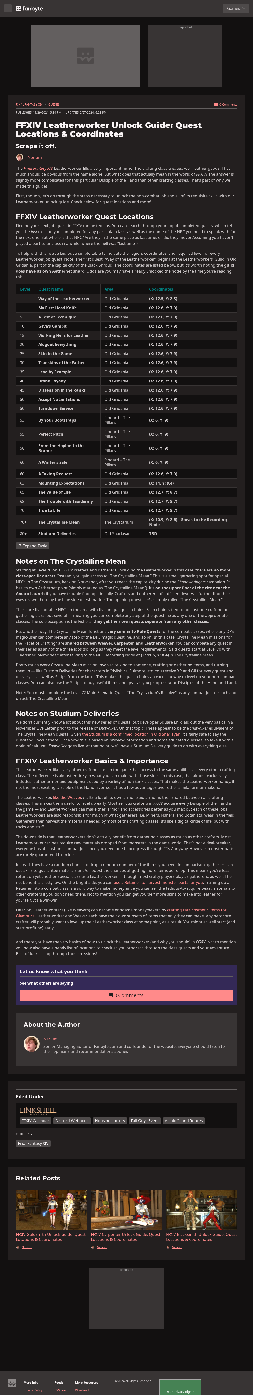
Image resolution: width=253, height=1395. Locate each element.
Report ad (185, 27)
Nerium (35, 157)
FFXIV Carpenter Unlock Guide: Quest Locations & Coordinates (125, 1237)
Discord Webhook (72, 1120)
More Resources (86, 1383)
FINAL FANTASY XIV (29, 104)
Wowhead (82, 1390)
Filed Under (30, 1096)
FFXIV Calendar (35, 1120)
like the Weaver (67, 797)
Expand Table (35, 546)
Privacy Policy (33, 1390)
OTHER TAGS (25, 1134)
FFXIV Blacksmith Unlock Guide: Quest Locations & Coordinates (201, 1237)
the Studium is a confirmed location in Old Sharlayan (131, 734)
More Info (31, 1383)
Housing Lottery (110, 1120)
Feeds (59, 1383)
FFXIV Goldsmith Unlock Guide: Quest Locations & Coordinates (51, 1237)
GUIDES (54, 104)
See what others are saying (46, 983)
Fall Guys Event (145, 1120)
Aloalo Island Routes (184, 1120)
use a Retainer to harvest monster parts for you (158, 882)
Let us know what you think (53, 972)
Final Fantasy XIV (33, 1143)
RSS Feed (61, 1390)
